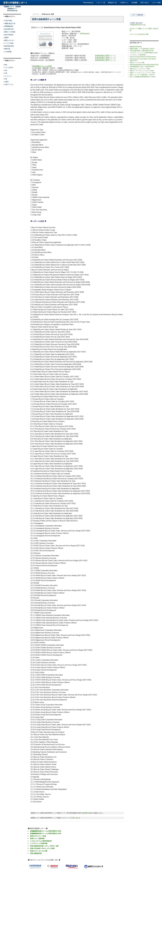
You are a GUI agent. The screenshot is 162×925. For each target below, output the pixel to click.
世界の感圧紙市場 (36, 853)
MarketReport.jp (88, 2)
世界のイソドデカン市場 (137, 62)
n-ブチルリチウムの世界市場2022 (41, 841)
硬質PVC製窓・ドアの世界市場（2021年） (142, 48)
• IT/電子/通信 (7, 20)
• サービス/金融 (8, 43)
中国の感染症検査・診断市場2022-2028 (142, 50)
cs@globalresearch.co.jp (137, 25)
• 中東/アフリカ (8, 84)
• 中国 (5, 73)
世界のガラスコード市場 (38, 836)
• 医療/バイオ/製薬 (9, 32)
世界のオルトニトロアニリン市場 (140, 68)
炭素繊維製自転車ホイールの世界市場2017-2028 (45, 831)
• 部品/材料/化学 (8, 29)
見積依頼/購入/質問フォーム (105, 56)
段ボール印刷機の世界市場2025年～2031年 (143, 77)
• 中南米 (6, 82)
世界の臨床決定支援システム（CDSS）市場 (44, 846)
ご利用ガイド (124, 2)
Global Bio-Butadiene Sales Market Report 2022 (144, 64)
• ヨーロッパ (7, 76)
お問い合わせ (144, 2)
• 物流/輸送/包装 (8, 46)
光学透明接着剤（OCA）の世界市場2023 (142, 66)
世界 (52, 14)
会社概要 (134, 2)
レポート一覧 (100, 2)
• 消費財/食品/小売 (9, 23)
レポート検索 (156, 2)
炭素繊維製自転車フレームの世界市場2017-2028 (45, 833)
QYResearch (46, 14)
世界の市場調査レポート (15, 2)
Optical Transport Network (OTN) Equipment (143, 57)
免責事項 (86, 813)
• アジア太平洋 (8, 67)
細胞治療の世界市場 (136, 46)
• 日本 (5, 70)
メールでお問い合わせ (73, 818)
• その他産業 (7, 51)
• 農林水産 (6, 49)
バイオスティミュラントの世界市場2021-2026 (143, 52)
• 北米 (5, 79)
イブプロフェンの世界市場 (38, 843)
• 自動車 (6, 37)
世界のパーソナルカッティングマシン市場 (142, 73)
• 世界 (5, 65)
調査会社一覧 (112, 2)
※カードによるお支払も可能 (139, 34)
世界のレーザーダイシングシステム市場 (142, 70)
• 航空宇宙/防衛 (8, 35)
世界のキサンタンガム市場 (38, 851)
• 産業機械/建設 (8, 26)
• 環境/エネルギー (9, 40)
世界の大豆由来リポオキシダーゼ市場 (42, 848)
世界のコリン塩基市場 (37, 838)
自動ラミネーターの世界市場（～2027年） (142, 75)
